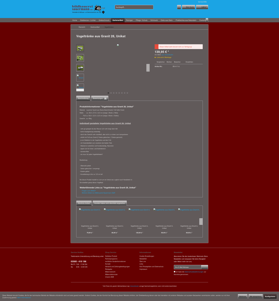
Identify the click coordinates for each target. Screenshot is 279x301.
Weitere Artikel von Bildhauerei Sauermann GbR (98, 193)
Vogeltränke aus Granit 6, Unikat (189, 227)
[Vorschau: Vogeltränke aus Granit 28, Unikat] (80, 48)
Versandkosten (134, 286)
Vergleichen (160, 62)
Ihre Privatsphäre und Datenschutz (151, 266)
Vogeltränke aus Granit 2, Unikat (114, 227)
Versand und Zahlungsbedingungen (117, 266)
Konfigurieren (270, 296)
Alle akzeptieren (256, 296)
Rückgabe (108, 269)
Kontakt (107, 264)
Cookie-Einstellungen (147, 256)
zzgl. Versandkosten (167, 55)
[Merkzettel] (179, 7)
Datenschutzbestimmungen (194, 272)
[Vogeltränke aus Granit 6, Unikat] (189, 216)
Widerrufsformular (111, 274)
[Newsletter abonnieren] (204, 267)
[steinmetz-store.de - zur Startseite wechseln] (88, 11)
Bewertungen (99, 98)
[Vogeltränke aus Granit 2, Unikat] (115, 216)
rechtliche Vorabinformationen (115, 261)
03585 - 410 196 (78, 261)
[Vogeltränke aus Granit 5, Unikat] (164, 216)
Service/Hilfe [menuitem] (202, 2)
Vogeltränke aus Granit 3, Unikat (90, 227)
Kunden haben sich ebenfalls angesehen (109, 203)
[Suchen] (151, 7)
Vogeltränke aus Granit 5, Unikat (164, 227)
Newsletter (143, 259)
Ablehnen (242, 296)
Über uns (143, 261)
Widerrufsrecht (110, 272)
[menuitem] (134, 7)
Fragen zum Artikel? (88, 191)
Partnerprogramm (111, 259)
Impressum (143, 269)
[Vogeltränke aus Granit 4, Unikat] (139, 216)
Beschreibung (83, 98)
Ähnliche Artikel (84, 203)
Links (141, 264)
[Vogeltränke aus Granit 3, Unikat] (90, 216)
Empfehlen (189, 62)
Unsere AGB (109, 277)
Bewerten (177, 62)
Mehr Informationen (24, 297)
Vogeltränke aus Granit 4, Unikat (139, 227)
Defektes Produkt (111, 256)
